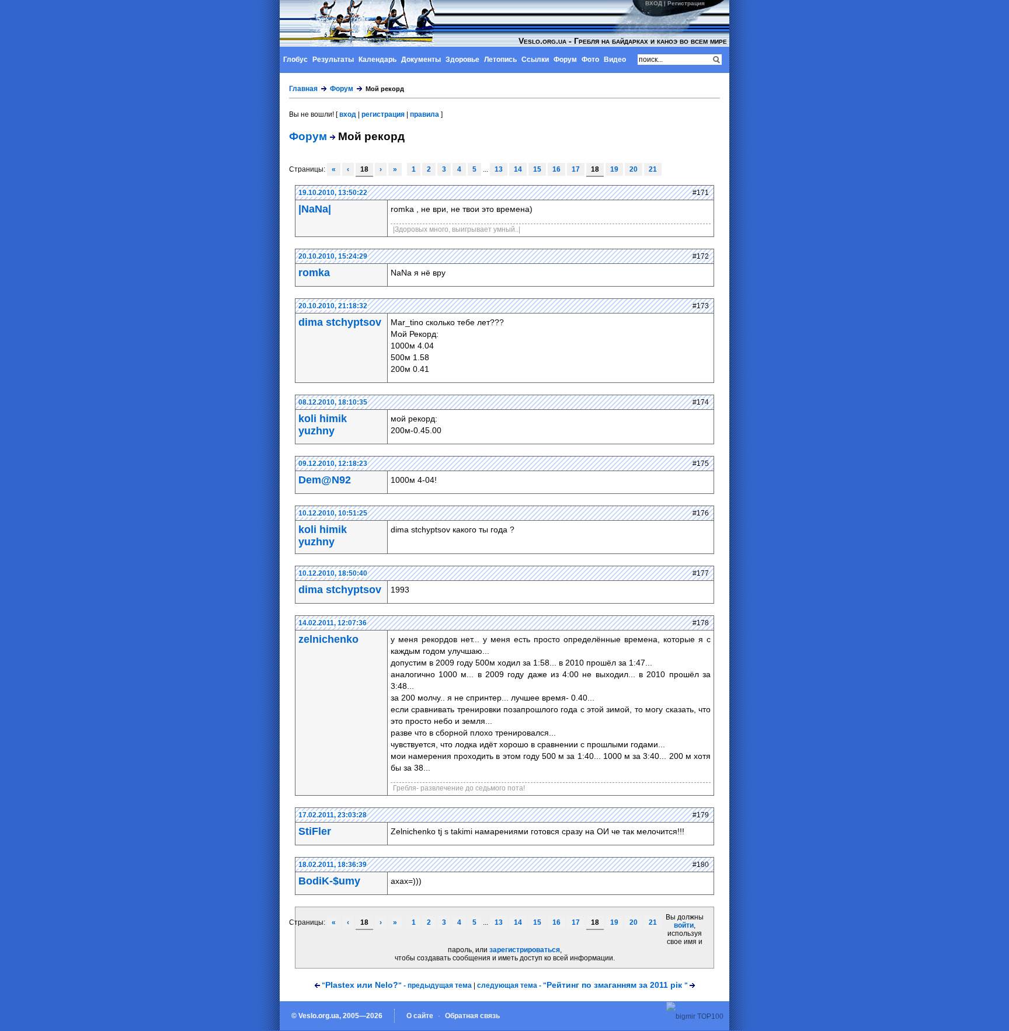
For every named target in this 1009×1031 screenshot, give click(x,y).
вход (347, 114)
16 (556, 169)
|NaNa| (314, 209)
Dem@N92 (324, 480)
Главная (303, 89)
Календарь (377, 59)
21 (653, 169)
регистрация (383, 114)
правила (424, 114)
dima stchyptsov (339, 322)
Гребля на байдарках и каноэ (372, 23)
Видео (615, 59)
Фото (590, 59)
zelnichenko (328, 639)
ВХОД (653, 3)
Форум (565, 59)
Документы (421, 59)
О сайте (419, 1016)
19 (614, 169)
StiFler (314, 831)
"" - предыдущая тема (397, 985)
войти (684, 925)
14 (518, 169)
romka (314, 272)
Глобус (295, 59)
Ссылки (535, 59)
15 (537, 169)
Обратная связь (472, 1016)
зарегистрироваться (524, 950)
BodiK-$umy (329, 881)
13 (499, 169)
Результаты (333, 59)
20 (633, 169)
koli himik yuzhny (322, 425)
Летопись (500, 59)
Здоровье (462, 59)
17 (576, 169)
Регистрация (686, 3)
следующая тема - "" (582, 985)
